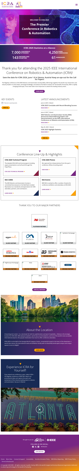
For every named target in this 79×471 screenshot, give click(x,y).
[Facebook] (33, 447)
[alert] (20, 103)
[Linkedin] (38, 447)
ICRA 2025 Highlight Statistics (51, 129)
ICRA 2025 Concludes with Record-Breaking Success (59, 105)
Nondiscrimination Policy (42, 459)
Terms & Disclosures (8, 461)
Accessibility (29, 459)
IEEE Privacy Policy (70, 459)
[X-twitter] (36, 447)
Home (2, 459)
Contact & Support (19, 459)
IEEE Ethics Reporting (57, 459)
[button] (76, 4)
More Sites (9, 459)
